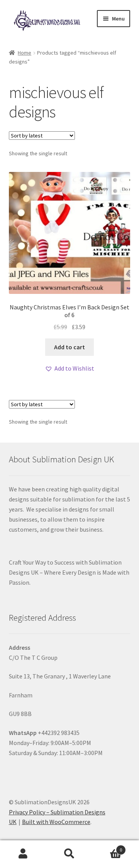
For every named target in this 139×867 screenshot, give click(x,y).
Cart (107, 847)
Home (24, 52)
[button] (69, 369)
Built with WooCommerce (56, 822)
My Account (23, 854)
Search (69, 854)
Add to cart (69, 347)
